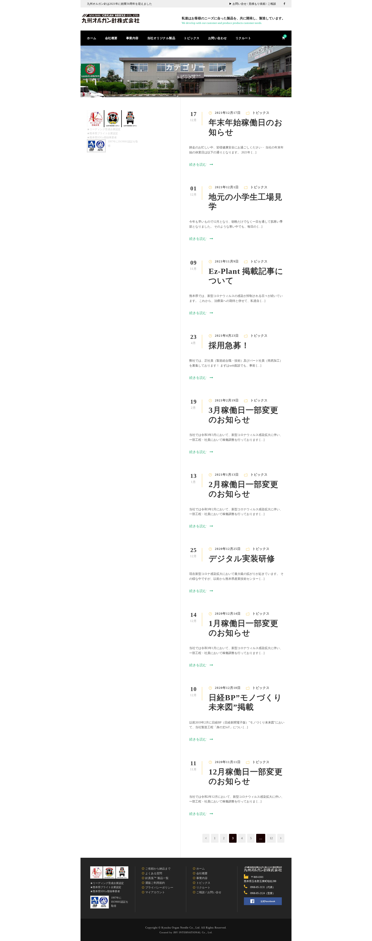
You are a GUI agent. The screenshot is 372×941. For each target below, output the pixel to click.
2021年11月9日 (227, 261)
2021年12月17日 (228, 112)
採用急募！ (229, 345)
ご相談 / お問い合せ (208, 892)
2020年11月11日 (228, 762)
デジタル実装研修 (242, 558)
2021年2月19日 (227, 400)
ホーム (91, 38)
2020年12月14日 (228, 613)
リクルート (243, 38)
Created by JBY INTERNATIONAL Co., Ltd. (186, 932)
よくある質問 (153, 873)
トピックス (192, 38)
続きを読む (197, 164)
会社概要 (111, 38)
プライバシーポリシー (159, 887)
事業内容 (132, 38)
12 (271, 838)
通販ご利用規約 (155, 882)
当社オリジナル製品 (161, 38)
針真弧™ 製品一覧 (157, 878)
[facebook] (284, 3)
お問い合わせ (217, 38)
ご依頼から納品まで (157, 868)
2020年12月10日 (228, 688)
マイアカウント (155, 892)
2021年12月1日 (227, 187)
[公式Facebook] (263, 901)
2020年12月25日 (228, 549)
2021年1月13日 (227, 474)
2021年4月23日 (227, 335)
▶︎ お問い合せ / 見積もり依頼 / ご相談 (252, 3)
